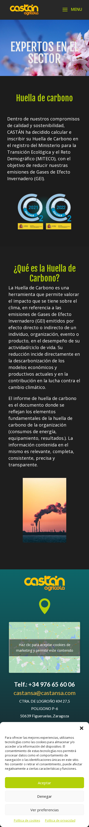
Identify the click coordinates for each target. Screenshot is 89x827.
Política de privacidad (60, 820)
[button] (81, 728)
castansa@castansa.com (45, 692)
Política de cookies (27, 820)
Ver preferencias (44, 809)
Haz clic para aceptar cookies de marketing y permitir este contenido (44, 647)
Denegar (44, 796)
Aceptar (44, 782)
